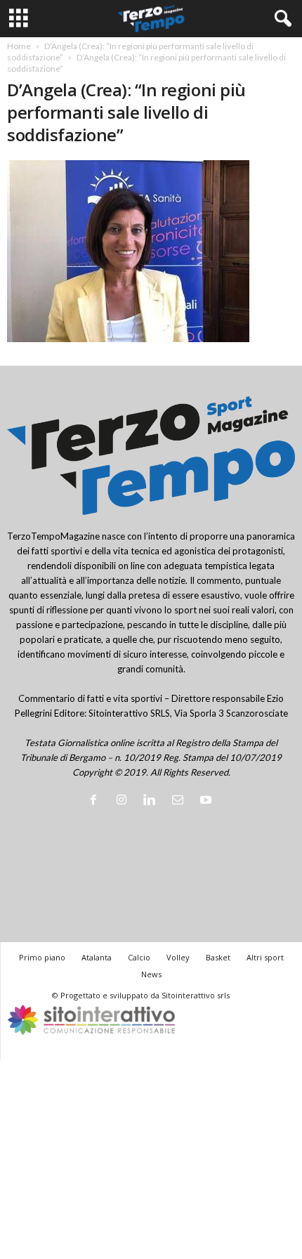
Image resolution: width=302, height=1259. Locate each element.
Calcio (139, 957)
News (151, 974)
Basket (218, 957)
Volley (178, 957)
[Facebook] (96, 801)
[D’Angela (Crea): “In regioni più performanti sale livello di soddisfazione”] (151, 251)
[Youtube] (208, 801)
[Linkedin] (152, 801)
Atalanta (96, 957)
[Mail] (180, 801)
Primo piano (42, 957)
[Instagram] (124, 801)
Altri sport (265, 957)
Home (19, 46)
